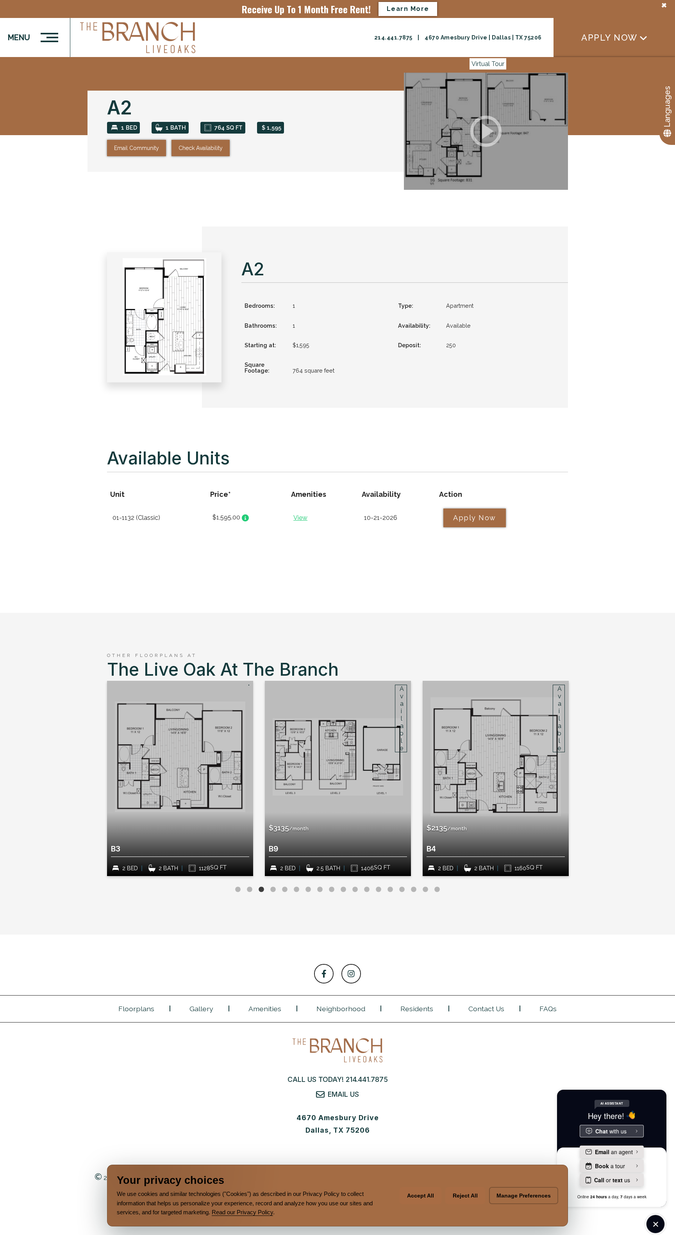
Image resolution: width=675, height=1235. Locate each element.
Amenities (264, 1009)
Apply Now (609, 37)
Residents (416, 1009)
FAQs (548, 1009)
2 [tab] (250, 890)
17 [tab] (425, 890)
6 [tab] (296, 890)
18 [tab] (437, 890)
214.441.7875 (394, 37)
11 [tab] (355, 890)
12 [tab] (367, 890)
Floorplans (136, 1009)
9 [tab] (332, 890)
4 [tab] (273, 890)
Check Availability (201, 148)
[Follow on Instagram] (351, 974)
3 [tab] (261, 890)
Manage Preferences (523, 1195)
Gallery (201, 1009)
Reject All (465, 1195)
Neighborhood (340, 1009)
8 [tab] (320, 890)
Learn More (408, 8)
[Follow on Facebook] (324, 974)
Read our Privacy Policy (242, 1212)
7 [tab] (308, 890)
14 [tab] (390, 890)
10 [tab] (343, 890)
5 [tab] (285, 890)
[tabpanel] (180, 778)
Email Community (136, 148)
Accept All (420, 1195)
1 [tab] (238, 890)
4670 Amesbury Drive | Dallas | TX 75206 (483, 37)
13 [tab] (378, 890)
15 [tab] (402, 890)
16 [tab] (414, 890)
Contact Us (486, 1009)
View (300, 518)
